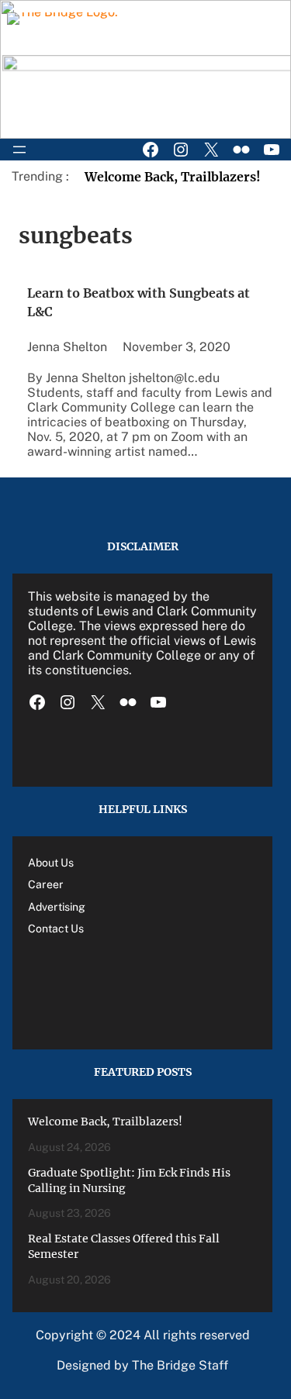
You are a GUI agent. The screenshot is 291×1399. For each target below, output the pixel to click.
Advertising (56, 907)
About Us (51, 862)
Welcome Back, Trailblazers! (173, 176)
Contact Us (56, 928)
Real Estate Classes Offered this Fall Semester (124, 1246)
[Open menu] (19, 149)
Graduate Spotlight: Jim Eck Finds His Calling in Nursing (129, 1180)
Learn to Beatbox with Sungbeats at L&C (138, 302)
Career (46, 884)
